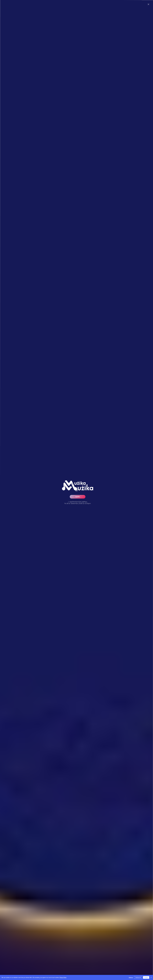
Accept (146, 977)
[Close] (151, 977)
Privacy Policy (63, 977)
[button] (148, 4)
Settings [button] (131, 977)
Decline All (138, 977)
